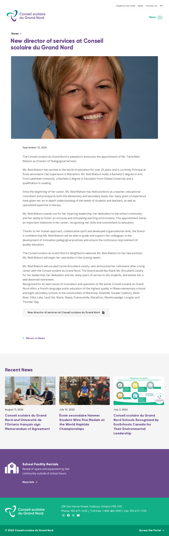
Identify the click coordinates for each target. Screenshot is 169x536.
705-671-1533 (78, 511)
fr (161, 6)
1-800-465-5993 (111, 511)
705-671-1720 (138, 511)
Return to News (35, 338)
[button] (159, 18)
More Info (28, 482)
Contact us (151, 6)
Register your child (125, 6)
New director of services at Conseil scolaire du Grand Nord (64, 312)
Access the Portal (150, 530)
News (140, 6)
